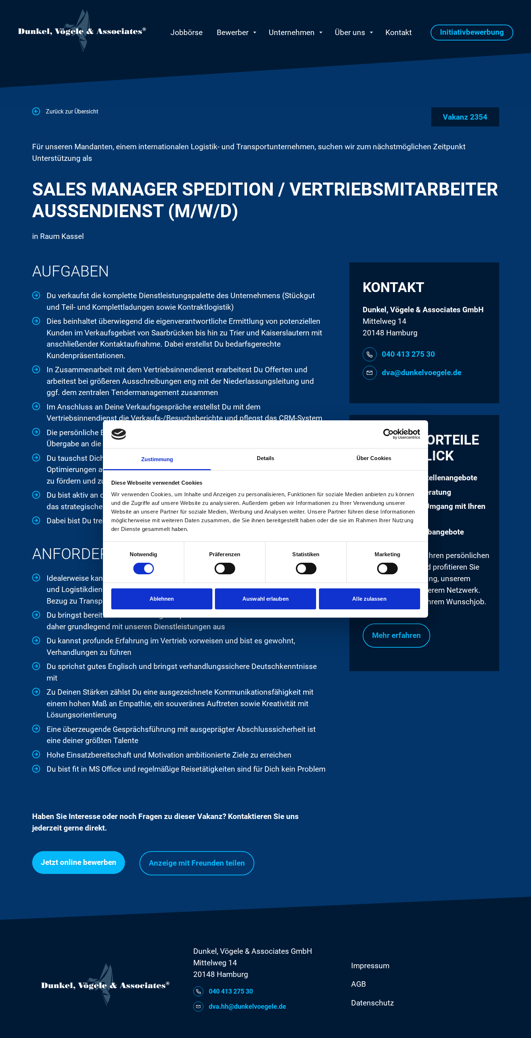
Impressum (370, 965)
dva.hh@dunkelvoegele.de (247, 1006)
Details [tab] (266, 458)
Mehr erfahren (396, 635)
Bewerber (233, 32)
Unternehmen (292, 32)
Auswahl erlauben (265, 599)
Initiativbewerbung (472, 32)
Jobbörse (186, 32)
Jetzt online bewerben (78, 862)
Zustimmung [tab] (157, 459)
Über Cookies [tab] (374, 458)
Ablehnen (162, 599)
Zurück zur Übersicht (72, 111)
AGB (358, 984)
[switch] (225, 568)
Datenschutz (372, 1003)
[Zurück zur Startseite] (82, 30)
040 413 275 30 (408, 354)
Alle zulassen (369, 599)
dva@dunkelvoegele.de (421, 372)
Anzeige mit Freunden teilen (197, 863)
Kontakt (398, 32)
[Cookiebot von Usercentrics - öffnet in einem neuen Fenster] (388, 434)
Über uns (350, 32)
